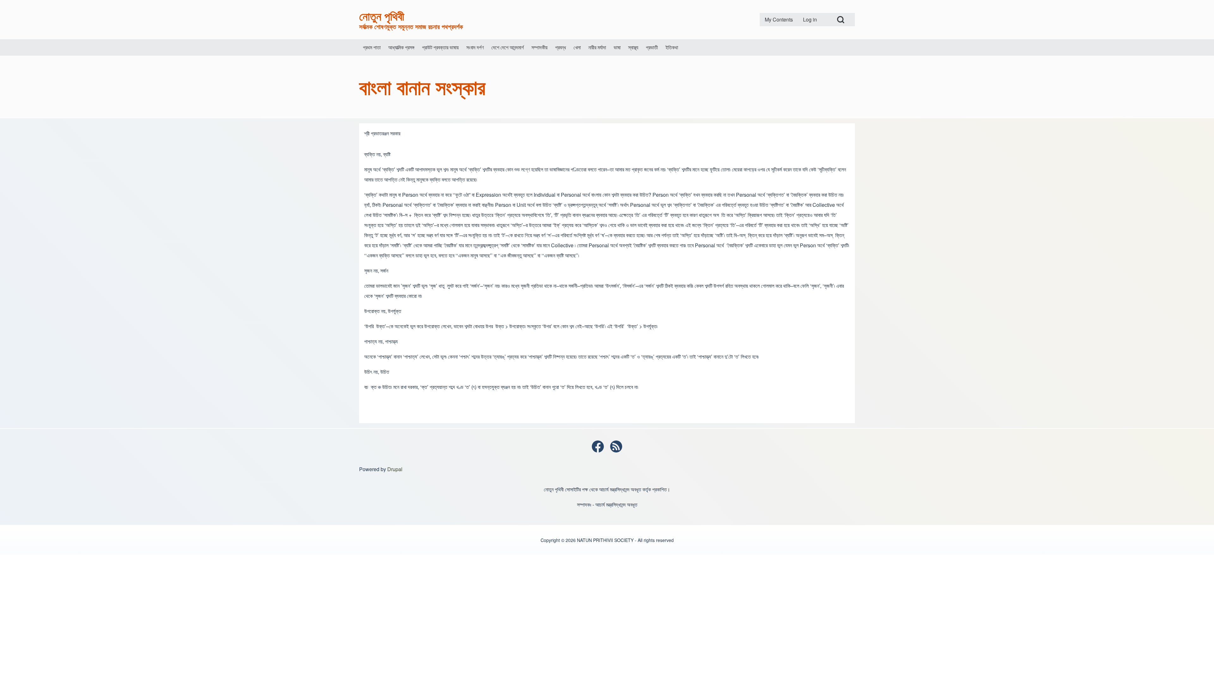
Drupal (394, 469)
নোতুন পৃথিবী (381, 16)
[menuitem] (779, 19)
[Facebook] (598, 446)
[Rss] (616, 446)
